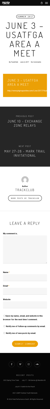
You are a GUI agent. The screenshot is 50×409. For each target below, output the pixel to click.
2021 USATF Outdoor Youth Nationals (24, 393)
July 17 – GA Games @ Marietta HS (34, 380)
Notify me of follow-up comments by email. (25, 326)
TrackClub (14, 62)
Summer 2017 (25, 16)
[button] (46, 3)
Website (7, 299)
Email (6, 286)
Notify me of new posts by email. (21, 333)
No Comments (36, 62)
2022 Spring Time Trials (11, 380)
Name (6, 272)
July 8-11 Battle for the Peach (25, 387)
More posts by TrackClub (25, 198)
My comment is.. (10, 233)
